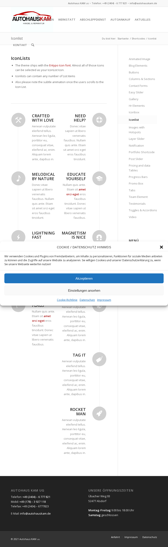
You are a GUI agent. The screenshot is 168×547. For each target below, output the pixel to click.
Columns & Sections (142, 79)
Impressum (104, 300)
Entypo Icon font (60, 65)
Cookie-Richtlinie (67, 300)
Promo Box (136, 183)
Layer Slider (137, 139)
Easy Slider (136, 92)
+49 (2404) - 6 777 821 (114, 3)
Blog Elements (138, 65)
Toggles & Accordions (143, 210)
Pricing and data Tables (139, 167)
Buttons (134, 72)
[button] (161, 247)
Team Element (138, 197)
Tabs (132, 190)
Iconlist (134, 120)
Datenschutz (87, 300)
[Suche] (32, 45)
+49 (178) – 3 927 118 (32, 502)
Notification (136, 145)
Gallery (133, 99)
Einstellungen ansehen (84, 290)
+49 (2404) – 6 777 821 (36, 497)
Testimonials (137, 204)
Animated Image (139, 59)
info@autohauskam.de (143, 3)
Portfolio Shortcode (142, 152)
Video (132, 217)
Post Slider (136, 159)
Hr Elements (137, 106)
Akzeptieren (84, 278)
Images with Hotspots (137, 129)
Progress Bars (138, 177)
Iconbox (134, 112)
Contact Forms (138, 86)
